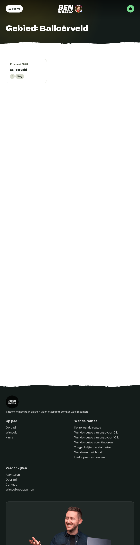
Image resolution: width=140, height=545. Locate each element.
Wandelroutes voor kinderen (93, 442)
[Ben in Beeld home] (70, 8)
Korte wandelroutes (87, 427)
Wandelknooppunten (20, 489)
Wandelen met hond (88, 452)
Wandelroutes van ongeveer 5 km (97, 432)
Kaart (9, 437)
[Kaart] (130, 9)
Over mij (11, 479)
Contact (11, 484)
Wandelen (12, 432)
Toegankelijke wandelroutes (92, 447)
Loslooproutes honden (89, 457)
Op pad (11, 427)
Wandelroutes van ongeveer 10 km (97, 437)
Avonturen (13, 474)
